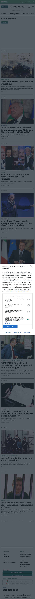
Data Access (17, 332)
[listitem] (17, 296)
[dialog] (17, 299)
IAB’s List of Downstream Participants (19, 291)
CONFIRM (10, 326)
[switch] (28, 299)
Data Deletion (8, 332)
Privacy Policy (26, 332)
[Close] (31, 266)
